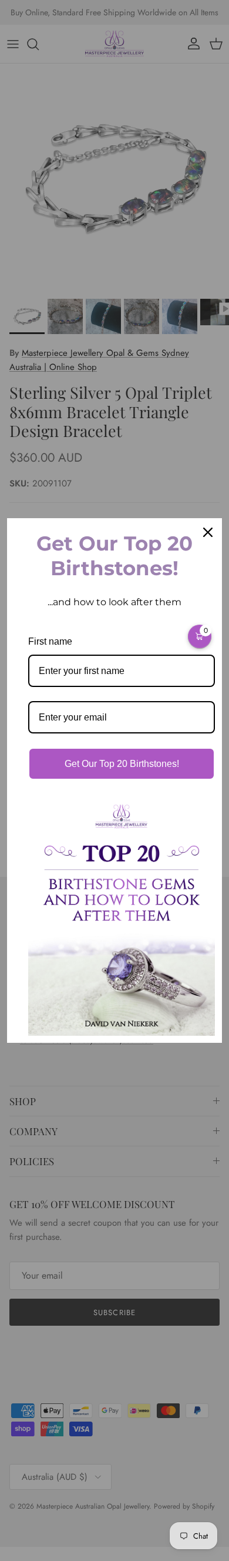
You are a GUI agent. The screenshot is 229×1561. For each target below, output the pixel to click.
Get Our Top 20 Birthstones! (122, 764)
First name (50, 641)
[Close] (208, 532)
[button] (199, 636)
